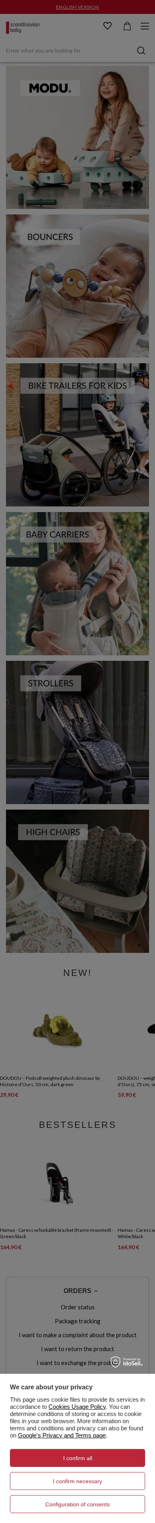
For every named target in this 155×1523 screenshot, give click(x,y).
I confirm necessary (77, 1481)
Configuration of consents (77, 1504)
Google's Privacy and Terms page (62, 1435)
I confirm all (77, 1458)
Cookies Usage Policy (77, 1406)
